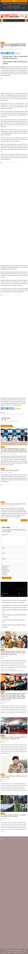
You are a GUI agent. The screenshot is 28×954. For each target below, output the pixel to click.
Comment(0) (20, 49)
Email (3, 553)
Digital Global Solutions (17, 950)
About (4, 7)
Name (4, 547)
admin (13, 49)
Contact (23, 7)
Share (17, 53)
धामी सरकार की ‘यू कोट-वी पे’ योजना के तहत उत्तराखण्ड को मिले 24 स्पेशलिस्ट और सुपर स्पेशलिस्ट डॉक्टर (4, 520)
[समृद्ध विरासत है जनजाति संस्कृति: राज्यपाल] (14, 492)
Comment (5, 534)
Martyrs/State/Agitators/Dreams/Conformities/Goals (12, 414)
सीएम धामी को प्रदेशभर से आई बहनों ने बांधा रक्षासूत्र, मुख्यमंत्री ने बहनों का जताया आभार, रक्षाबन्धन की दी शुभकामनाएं (14, 601)
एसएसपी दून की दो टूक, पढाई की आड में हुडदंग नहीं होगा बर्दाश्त (13, 621)
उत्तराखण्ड (2, 42)
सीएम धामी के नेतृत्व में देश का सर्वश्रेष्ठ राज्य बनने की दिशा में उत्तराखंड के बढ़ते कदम (24, 520)
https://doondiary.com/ (12, 421)
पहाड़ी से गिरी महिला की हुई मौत (10, 470)
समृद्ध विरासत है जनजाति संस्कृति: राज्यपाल (13, 504)
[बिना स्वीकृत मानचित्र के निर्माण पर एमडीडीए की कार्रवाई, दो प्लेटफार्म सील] (14, 803)
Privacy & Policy (16, 7)
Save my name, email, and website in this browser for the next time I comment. (5, 570)
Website (4, 559)
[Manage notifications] (25, 951)
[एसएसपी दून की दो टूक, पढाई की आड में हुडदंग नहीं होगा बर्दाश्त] (14, 764)
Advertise (9, 7)
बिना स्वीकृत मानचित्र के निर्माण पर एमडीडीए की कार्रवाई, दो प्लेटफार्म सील (14, 626)
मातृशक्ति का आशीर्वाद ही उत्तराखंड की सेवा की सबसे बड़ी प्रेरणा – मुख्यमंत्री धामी (14, 616)
